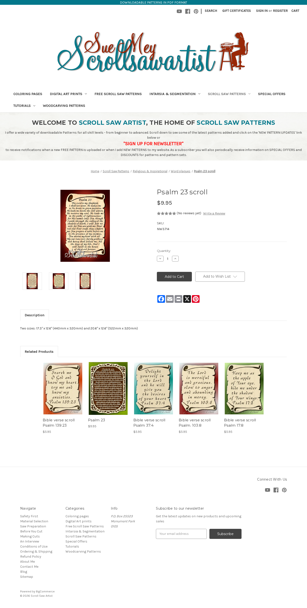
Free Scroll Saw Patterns (118, 94)
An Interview (29, 541)
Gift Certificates (236, 11)
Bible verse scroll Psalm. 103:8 (195, 423)
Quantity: (164, 251)
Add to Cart (63, 393)
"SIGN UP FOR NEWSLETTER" (153, 143)
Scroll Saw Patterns (227, 94)
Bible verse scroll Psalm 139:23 (59, 423)
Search (211, 11)
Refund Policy (30, 556)
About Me (27, 562)
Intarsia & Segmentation (172, 94)
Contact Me (29, 567)
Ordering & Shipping (36, 551)
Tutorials (22, 105)
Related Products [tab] (39, 351)
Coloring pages (27, 94)
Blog (23, 572)
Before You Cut (31, 531)
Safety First (29, 516)
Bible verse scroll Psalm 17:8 (240, 423)
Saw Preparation (33, 526)
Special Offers (271, 94)
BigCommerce (45, 591)
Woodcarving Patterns (64, 105)
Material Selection (34, 521)
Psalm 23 (96, 420)
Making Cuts (30, 536)
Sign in (262, 11)
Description (34, 315)
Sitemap (26, 577)
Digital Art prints (66, 94)
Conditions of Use (33, 546)
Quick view (62, 384)
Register (280, 11)
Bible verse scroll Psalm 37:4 (149, 423)
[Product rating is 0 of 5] (166, 213)
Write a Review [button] (214, 213)
